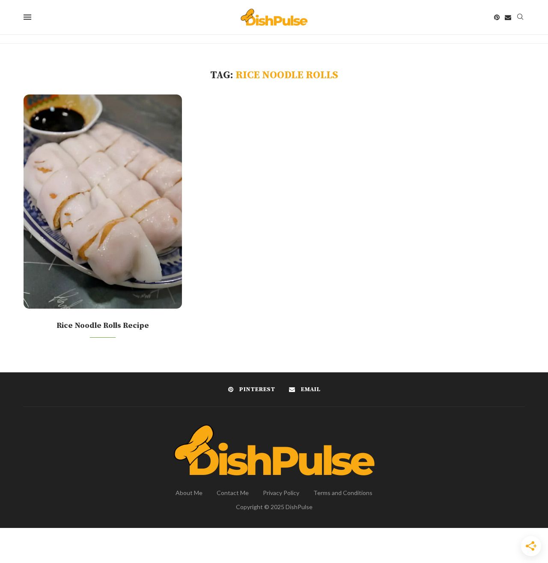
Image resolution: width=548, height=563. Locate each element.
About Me (189, 492)
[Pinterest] (497, 17)
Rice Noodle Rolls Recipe (103, 325)
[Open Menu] (27, 17)
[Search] (520, 17)
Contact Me (233, 492)
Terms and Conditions (342, 492)
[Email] (508, 17)
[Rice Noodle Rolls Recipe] (103, 201)
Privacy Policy (281, 492)
